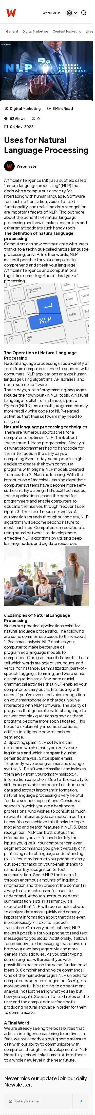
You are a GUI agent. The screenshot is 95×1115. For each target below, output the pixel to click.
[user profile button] (72, 13)
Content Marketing (67, 31)
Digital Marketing (35, 31)
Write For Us (52, 13)
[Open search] (84, 13)
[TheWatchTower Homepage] (11, 13)
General (12, 31)
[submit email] (80, 1101)
